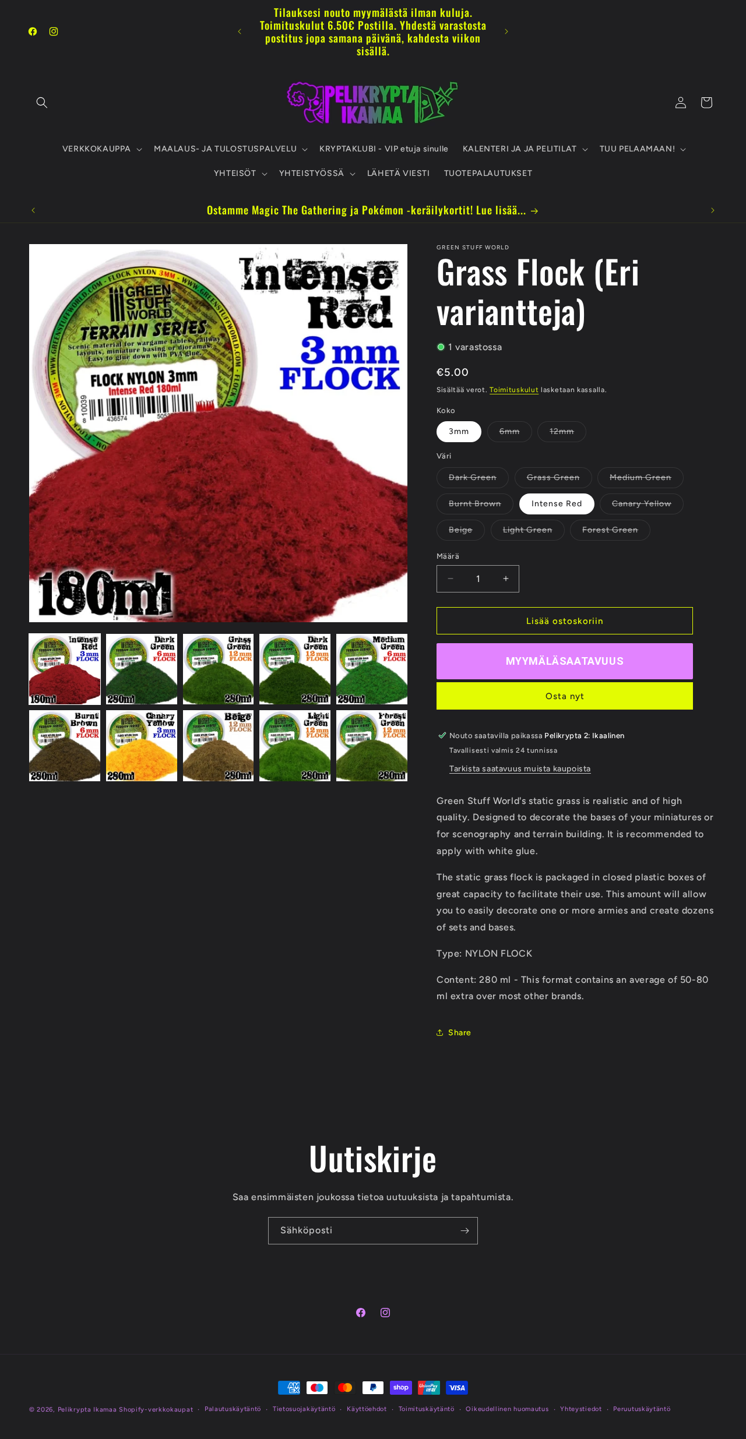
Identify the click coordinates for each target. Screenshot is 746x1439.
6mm (515, 433)
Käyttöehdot (367, 1409)
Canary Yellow (648, 506)
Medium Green (647, 479)
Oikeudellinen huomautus (507, 1409)
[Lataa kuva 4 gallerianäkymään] (294, 669)
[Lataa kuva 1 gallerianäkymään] (64, 669)
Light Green (534, 532)
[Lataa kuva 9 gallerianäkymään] (294, 745)
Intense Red (557, 503)
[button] (42, 102)
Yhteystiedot (580, 1409)
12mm (568, 433)
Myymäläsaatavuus (565, 660)
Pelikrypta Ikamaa (87, 1409)
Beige (467, 532)
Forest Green (616, 532)
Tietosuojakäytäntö (304, 1409)
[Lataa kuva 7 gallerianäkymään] (141, 745)
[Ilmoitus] (506, 31)
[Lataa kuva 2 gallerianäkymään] (141, 669)
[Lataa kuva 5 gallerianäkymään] (371, 669)
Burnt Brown (481, 506)
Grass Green (559, 479)
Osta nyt (565, 695)
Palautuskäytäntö (233, 1409)
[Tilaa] (464, 1230)
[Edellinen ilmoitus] (239, 31)
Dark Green (479, 479)
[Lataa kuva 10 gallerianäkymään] (371, 745)
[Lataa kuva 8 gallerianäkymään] (218, 745)
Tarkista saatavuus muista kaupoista (520, 768)
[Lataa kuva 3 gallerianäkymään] (218, 669)
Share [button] (459, 1032)
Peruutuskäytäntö (641, 1409)
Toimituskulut (514, 389)
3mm (459, 431)
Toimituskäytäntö (427, 1409)
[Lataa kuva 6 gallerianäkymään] (64, 745)
